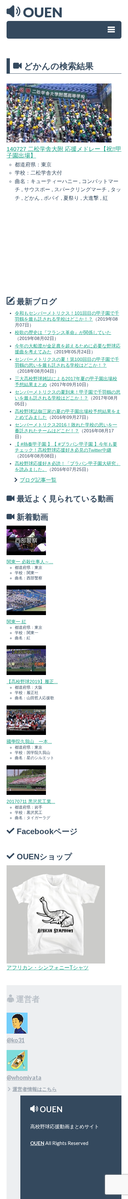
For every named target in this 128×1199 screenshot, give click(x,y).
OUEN (37, 1143)
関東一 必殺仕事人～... (30, 561)
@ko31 (16, 1040)
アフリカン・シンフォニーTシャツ (48, 967)
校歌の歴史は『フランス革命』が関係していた (63, 332)
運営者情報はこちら (34, 1089)
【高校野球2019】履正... (32, 681)
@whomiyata (24, 1077)
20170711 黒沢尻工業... (31, 801)
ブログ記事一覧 (38, 480)
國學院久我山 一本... (29, 741)
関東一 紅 (16, 621)
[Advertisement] (56, 250)
